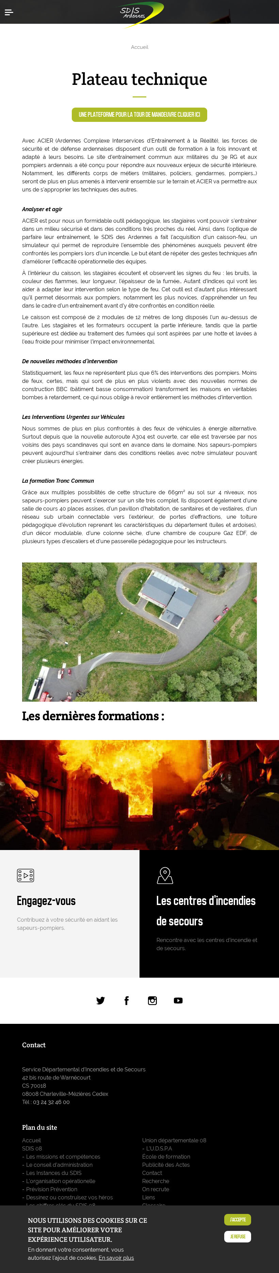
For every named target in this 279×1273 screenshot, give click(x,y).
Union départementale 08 (174, 1140)
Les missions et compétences (63, 1157)
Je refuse (237, 1236)
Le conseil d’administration (59, 1165)
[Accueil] (139, 13)
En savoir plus (116, 1258)
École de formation (166, 1157)
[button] (10, 12)
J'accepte (238, 1219)
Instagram (152, 1001)
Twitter (101, 1001)
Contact (152, 1173)
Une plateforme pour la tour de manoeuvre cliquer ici (139, 114)
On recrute (155, 1189)
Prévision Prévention (51, 1189)
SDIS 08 (32, 1148)
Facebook (126, 1001)
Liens (148, 1197)
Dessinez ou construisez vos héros (69, 1197)
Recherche (155, 1181)
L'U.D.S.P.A (159, 1148)
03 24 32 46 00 (51, 1102)
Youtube (178, 1001)
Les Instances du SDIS (54, 1173)
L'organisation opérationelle (60, 1181)
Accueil (139, 47)
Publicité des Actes (166, 1165)
